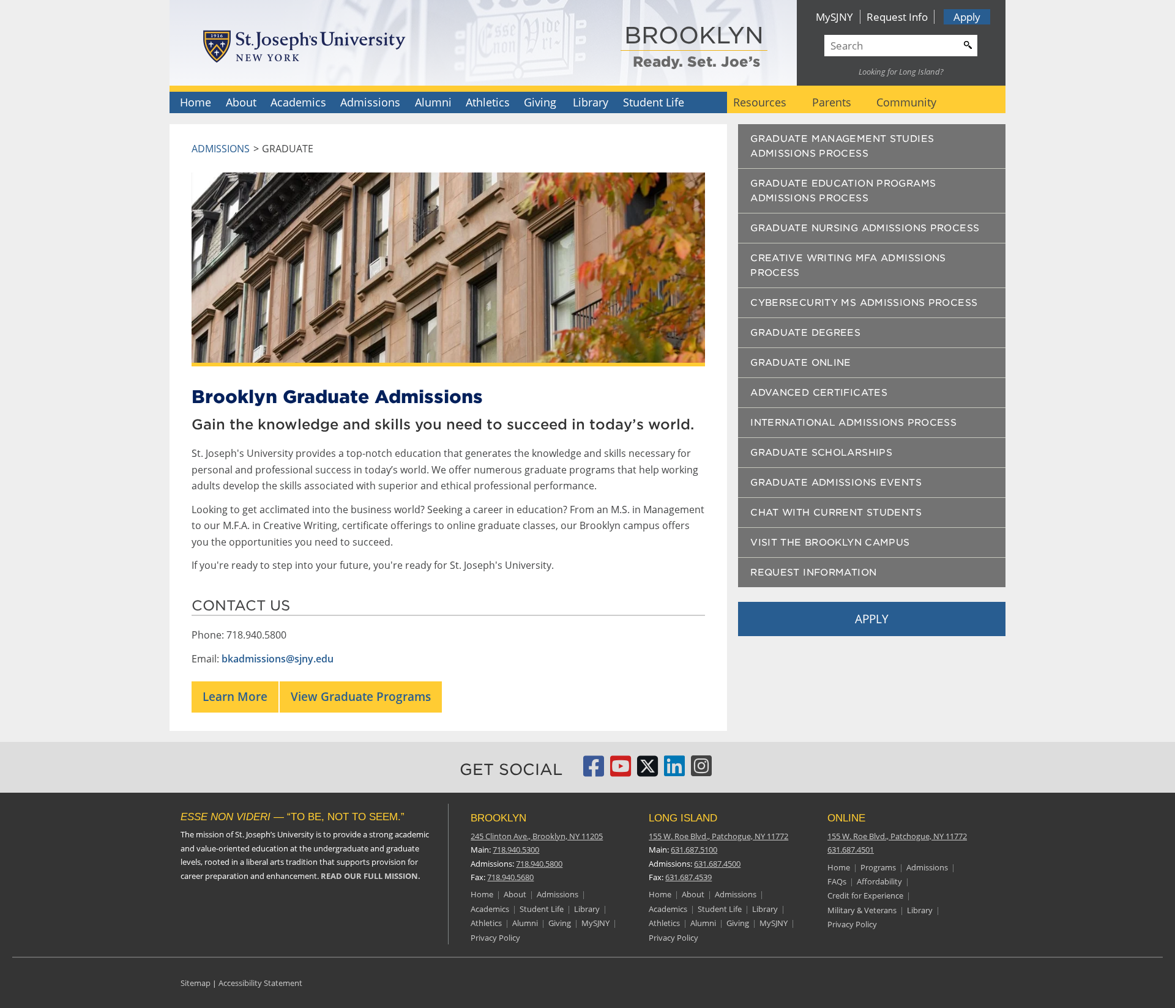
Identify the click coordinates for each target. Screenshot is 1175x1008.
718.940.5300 (516, 849)
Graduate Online (800, 362)
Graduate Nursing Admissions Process (864, 228)
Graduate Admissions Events (836, 482)
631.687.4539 (688, 877)
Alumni (433, 102)
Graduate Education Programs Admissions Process (843, 191)
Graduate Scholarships (821, 452)
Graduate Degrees (805, 332)
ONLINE (846, 818)
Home (195, 102)
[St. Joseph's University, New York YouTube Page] (620, 771)
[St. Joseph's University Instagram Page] (701, 771)
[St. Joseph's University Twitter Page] (647, 771)
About (241, 102)
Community (906, 102)
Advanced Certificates (818, 392)
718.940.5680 (510, 877)
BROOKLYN (694, 36)
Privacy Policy (495, 937)
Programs (878, 867)
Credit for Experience (865, 895)
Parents (831, 102)
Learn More (235, 696)
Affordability (879, 881)
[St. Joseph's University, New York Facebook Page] (593, 771)
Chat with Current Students (836, 512)
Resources (759, 102)
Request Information (813, 572)
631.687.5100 (694, 849)
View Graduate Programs (361, 696)
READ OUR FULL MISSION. (370, 875)
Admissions (370, 102)
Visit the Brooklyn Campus (829, 542)
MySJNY (834, 17)
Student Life (653, 102)
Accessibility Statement (260, 982)
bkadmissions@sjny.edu (278, 658)
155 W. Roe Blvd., (718, 836)
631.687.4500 (717, 863)
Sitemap (196, 982)
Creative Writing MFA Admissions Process (848, 265)
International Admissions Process (853, 422)
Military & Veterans (862, 910)
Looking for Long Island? (901, 71)
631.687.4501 (850, 849)
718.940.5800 (539, 863)
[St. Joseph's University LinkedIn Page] (674, 771)
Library (590, 102)
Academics (298, 102)
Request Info (897, 17)
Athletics (488, 102)
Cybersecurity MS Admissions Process (863, 302)
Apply (966, 17)
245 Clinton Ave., (537, 836)
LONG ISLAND (683, 818)
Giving (540, 102)
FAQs (836, 881)
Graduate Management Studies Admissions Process (842, 146)
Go (966, 43)
